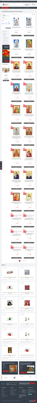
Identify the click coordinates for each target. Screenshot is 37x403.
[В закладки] (21, 38)
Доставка (16, 1)
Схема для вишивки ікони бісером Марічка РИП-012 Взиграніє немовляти (29, 250)
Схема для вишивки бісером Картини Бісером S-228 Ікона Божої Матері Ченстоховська (29, 49)
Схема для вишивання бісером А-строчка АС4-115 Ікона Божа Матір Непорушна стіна (16, 250)
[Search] (23, 4)
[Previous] (2, 72)
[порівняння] (8, 67)
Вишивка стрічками (5, 41)
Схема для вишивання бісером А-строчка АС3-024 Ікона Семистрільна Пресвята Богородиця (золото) (29, 71)
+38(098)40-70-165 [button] (30, 389)
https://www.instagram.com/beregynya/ (25, 395)
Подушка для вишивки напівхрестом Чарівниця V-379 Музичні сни (27, 308)
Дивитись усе (6, 371)
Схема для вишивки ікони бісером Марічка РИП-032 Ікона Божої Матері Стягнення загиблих (16, 219)
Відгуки (20, 9)
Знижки (17, 9)
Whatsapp (31, 394)
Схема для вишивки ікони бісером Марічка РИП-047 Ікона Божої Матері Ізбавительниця (16, 203)
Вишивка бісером (5, 37)
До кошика (5, 80)
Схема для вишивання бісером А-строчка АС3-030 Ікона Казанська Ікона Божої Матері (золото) (16, 71)
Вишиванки (4, 35)
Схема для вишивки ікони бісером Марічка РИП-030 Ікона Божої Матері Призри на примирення (29, 115)
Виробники (3, 394)
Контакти (3, 392)
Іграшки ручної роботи (5, 31)
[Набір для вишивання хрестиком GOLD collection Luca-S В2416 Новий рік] (6, 70)
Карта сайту (3, 393)
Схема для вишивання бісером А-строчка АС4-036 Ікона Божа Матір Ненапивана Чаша (16, 93)
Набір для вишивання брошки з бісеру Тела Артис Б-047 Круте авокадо (10, 324)
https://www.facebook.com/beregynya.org (19, 395)
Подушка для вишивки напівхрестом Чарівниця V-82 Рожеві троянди (27, 293)
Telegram (29, 394)
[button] (1, 168)
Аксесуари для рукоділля (5, 34)
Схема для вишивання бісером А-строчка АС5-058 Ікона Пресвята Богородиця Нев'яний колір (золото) (29, 219)
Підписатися (32, 383)
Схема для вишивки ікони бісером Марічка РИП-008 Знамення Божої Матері (29, 137)
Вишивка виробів (5, 38)
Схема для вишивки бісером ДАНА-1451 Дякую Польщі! (10, 339)
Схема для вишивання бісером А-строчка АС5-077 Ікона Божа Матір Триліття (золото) (29, 203)
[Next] (9, 72)
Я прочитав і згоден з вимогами (25, 384)
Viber (28, 394)
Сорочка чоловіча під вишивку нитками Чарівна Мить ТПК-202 (27, 324)
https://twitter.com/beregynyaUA (21, 395)
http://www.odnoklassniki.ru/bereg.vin (21, 397)
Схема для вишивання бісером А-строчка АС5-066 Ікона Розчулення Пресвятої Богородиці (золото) (29, 181)
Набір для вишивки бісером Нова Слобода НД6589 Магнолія (9, 277)
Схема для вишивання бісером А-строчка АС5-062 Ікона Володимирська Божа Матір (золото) (29, 159)
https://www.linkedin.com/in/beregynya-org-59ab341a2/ (22, 395)
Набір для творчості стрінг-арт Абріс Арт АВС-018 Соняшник (10, 355)
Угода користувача (24, 384)
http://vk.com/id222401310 (19, 397)
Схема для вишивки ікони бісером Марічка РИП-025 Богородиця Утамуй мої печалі (29, 234)
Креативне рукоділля (6, 43)
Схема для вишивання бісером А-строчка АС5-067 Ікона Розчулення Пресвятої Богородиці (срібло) (29, 93)
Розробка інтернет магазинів (5, 400)
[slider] (2, 23)
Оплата (13, 1)
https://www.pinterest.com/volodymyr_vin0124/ (23, 395)
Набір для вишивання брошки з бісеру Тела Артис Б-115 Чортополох (10, 293)
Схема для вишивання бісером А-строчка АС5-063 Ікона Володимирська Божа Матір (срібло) (16, 235)
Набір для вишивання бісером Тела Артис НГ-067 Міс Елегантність (27, 277)
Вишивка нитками (5, 40)
